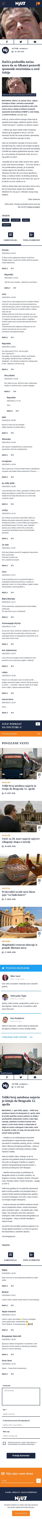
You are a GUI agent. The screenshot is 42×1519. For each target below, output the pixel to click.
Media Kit (16, 1492)
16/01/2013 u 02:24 (9, 253)
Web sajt (6, 1431)
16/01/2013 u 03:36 (9, 297)
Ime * (5, 1410)
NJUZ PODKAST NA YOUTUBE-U (12, 726)
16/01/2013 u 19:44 (9, 653)
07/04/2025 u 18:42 (9, 1273)
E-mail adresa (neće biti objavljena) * (16, 1420)
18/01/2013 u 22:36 (9, 675)
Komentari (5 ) (10, 1260)
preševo (26, 220)
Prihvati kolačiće (21, 1513)
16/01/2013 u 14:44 (11, 278)
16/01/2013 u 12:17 (9, 575)
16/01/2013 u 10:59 (9, 486)
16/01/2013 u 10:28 (9, 442)
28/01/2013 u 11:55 (9, 702)
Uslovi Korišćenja (29, 1492)
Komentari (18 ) (10, 240)
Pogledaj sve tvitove (14, 1037)
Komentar (6, 1385)
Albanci (5, 220)
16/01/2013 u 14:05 (11, 379)
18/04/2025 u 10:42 (9, 1364)
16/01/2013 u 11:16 (9, 513)
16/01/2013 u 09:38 (9, 420)
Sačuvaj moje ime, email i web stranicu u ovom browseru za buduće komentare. (22, 1443)
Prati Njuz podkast (9, 734)
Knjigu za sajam (33, 207)
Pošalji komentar (31, 240)
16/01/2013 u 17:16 (14, 401)
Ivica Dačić (15, 220)
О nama (8, 1492)
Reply (5, 268)
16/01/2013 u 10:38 (9, 464)
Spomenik (6, 224)
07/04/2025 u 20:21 (9, 1295)
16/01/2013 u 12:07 (9, 548)
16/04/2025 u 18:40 (9, 1339)
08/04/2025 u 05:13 (9, 1315)
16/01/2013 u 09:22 (9, 347)
